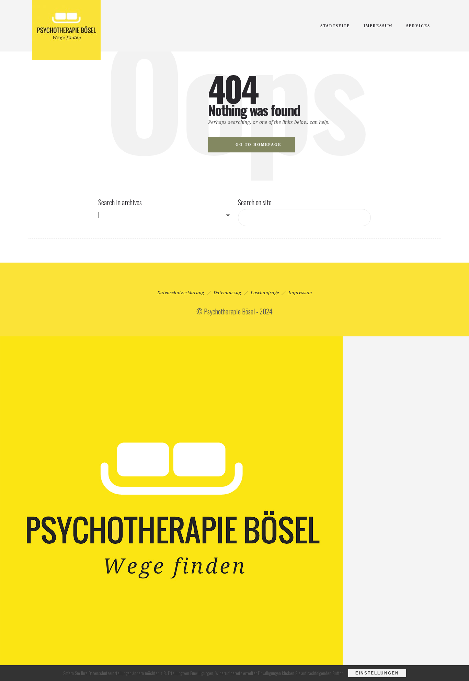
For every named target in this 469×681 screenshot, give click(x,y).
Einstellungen (377, 673)
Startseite (335, 26)
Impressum (378, 26)
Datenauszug (227, 292)
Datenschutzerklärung (180, 292)
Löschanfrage (265, 292)
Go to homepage (258, 144)
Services (418, 26)
